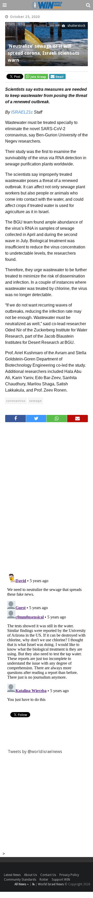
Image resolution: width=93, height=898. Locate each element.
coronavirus (16, 401)
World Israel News (51, 884)
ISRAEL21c (22, 112)
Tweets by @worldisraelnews (35, 751)
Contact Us (48, 875)
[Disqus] (46, 496)
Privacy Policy (69, 875)
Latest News (12, 875)
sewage (35, 401)
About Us (30, 875)
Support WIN (61, 879)
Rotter (44, 879)
